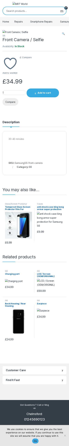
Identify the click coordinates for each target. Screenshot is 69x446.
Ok (35, 441)
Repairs (18, 21)
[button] (63, 34)
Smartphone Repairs (41, 21)
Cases (40, 204)
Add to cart (44, 92)
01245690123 (34, 419)
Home (6, 21)
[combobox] (30, 11)
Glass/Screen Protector (16, 204)
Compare (27, 57)
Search (62, 11)
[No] (64, 435)
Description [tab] (11, 122)
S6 (4, 35)
